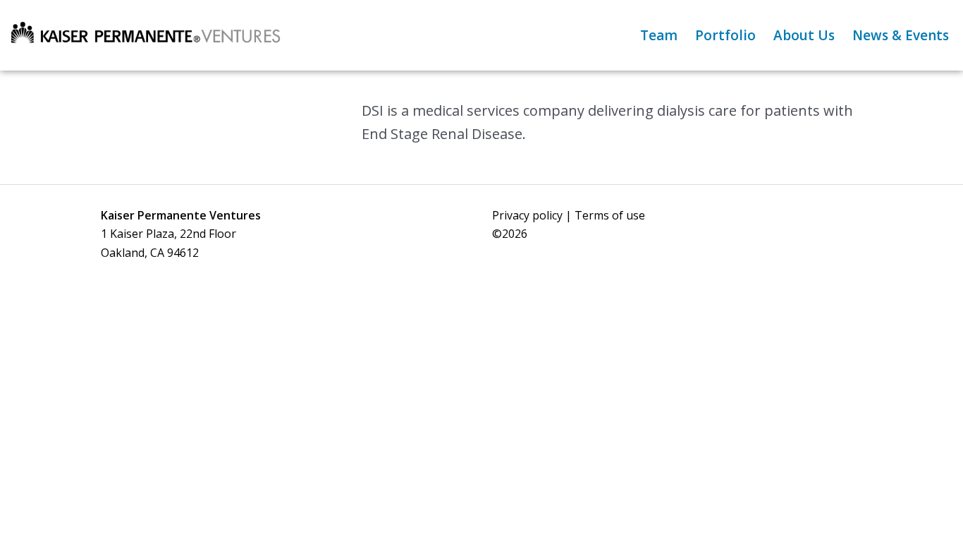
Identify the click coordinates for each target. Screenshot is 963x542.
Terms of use (610, 215)
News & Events (900, 35)
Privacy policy (527, 215)
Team (658, 35)
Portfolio (725, 35)
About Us (804, 35)
